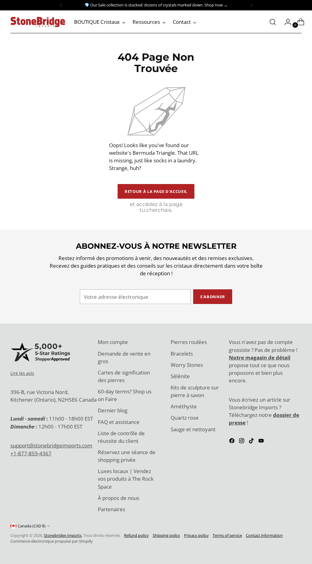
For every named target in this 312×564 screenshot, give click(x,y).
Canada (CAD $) (31, 526)
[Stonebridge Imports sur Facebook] (232, 442)
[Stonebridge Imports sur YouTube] (261, 442)
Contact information (264, 535)
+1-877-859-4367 (30, 453)
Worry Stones (187, 364)
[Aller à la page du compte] (285, 22)
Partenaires (111, 509)
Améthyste (184, 406)
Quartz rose (185, 417)
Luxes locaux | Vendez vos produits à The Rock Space (126, 479)
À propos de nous (118, 497)
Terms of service (227, 535)
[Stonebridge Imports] (37, 22)
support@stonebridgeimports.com (51, 445)
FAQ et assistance (119, 421)
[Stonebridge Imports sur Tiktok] (252, 442)
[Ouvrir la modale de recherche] (273, 22)
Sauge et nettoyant (193, 429)
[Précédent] (61, 5)
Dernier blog (112, 410)
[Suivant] (251, 5)
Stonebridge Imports (63, 535)
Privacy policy (196, 535)
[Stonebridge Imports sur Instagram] (242, 442)
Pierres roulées (189, 341)
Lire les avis (22, 373)
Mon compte (113, 341)
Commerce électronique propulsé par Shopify (51, 541)
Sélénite (180, 376)
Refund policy (136, 535)
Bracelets (182, 353)
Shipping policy (166, 535)
